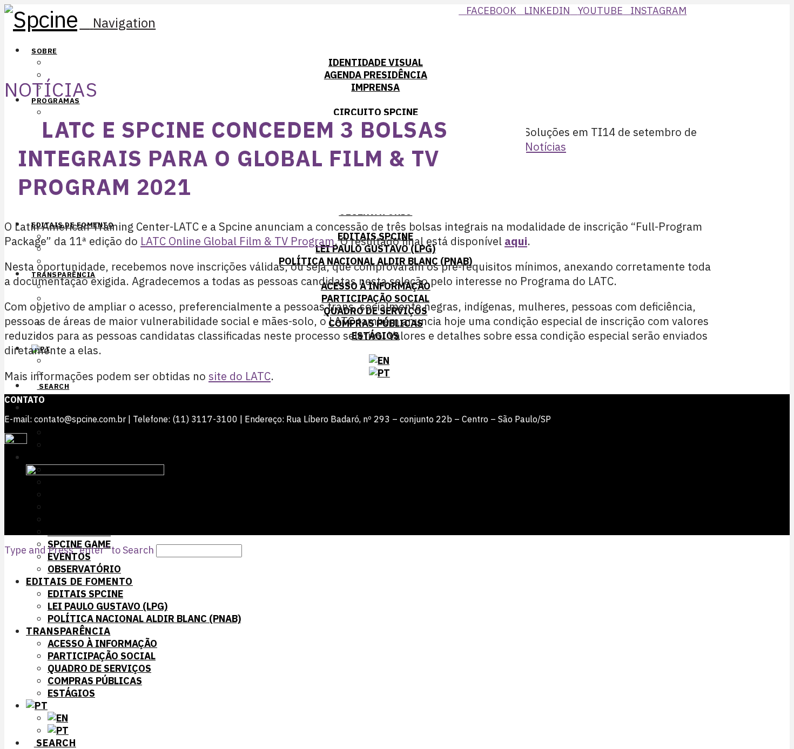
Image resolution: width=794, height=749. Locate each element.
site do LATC (239, 376)
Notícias (545, 146)
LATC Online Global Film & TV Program (237, 241)
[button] (117, 22)
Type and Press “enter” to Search (79, 550)
